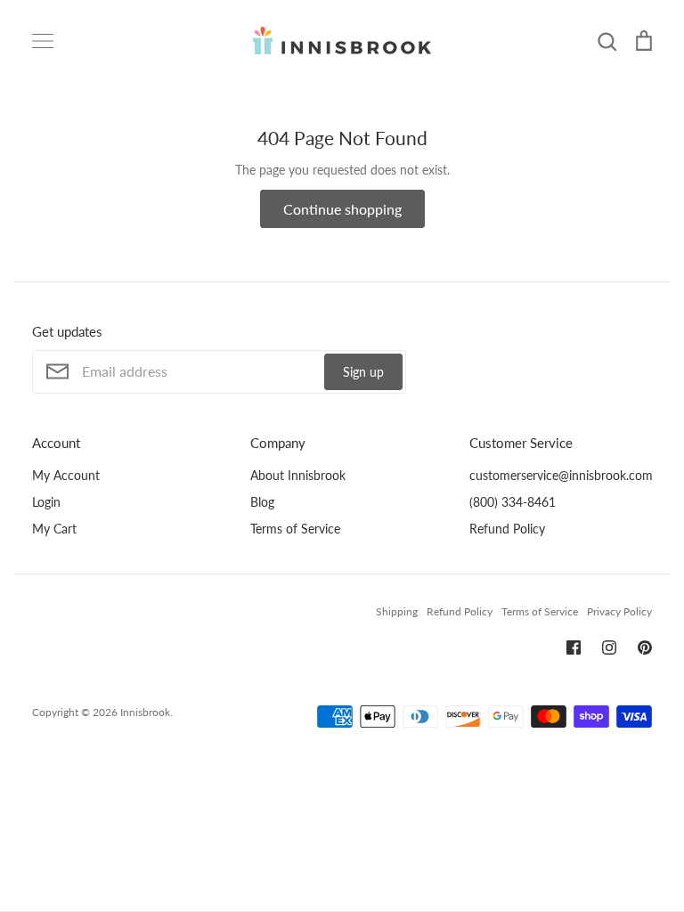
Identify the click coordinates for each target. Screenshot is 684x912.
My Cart (54, 528)
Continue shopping (342, 208)
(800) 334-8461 (512, 501)
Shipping (397, 611)
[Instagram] (609, 647)
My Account (66, 475)
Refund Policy (507, 528)
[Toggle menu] (42, 41)
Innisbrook (145, 712)
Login (46, 501)
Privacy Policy (619, 611)
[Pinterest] (645, 647)
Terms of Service (295, 528)
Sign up (363, 371)
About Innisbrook (298, 475)
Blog (262, 501)
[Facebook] (573, 647)
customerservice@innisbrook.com (561, 475)
